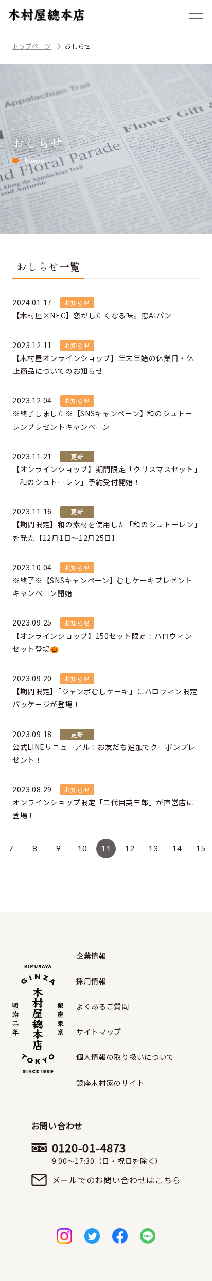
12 (129, 848)
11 (106, 848)
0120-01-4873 (107, 1153)
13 (153, 848)
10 (82, 848)
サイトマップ (98, 1031)
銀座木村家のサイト (110, 1082)
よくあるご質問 (102, 1006)
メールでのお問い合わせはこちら (116, 1180)
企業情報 (91, 955)
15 (200, 848)
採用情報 (91, 981)
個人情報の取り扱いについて (125, 1057)
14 (177, 848)
